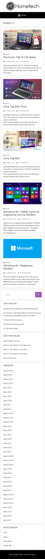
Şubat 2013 (7, 516)
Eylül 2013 (7, 490)
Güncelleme (7, 541)
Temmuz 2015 (8, 418)
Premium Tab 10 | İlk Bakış (19, 57)
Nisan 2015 (7, 430)
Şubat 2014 (7, 473)
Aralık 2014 (7, 447)
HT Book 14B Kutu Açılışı (12, 320)
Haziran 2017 (8, 383)
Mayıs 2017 (7, 388)
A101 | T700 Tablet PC (11, 345)
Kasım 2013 (7, 486)
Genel (7, 54)
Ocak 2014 (7, 477)
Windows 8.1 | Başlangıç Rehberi (18, 267)
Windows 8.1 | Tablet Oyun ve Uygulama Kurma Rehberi (21, 213)
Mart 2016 (7, 396)
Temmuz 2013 (8, 499)
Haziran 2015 (8, 422)
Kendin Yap (7, 545)
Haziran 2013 (8, 503)
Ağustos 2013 (8, 494)
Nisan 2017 (7, 392)
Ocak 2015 (7, 443)
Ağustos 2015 (8, 413)
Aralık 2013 (7, 482)
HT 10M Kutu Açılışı (10, 328)
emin (18, 341)
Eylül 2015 (7, 409)
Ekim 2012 (7, 520)
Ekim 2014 (7, 452)
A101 (5, 533)
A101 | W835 (8, 341)
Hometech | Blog (29, 554)
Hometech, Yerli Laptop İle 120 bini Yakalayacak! (20, 309)
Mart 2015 (7, 435)
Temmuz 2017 (8, 379)
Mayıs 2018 (7, 375)
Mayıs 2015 (7, 426)
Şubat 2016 (7, 400)
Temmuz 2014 (8, 460)
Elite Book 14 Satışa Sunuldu (13, 324)
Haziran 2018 (8, 371)
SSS (4, 358)
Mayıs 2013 (7, 507)
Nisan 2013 (7, 512)
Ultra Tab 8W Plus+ (15, 106)
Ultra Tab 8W (11, 158)
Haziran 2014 (8, 465)
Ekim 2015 (7, 405)
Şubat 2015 (7, 439)
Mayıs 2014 (7, 469)
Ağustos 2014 (8, 456)
